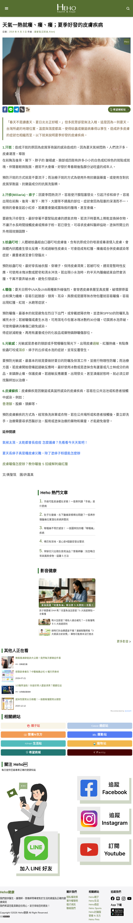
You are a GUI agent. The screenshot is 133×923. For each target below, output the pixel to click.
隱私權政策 (72, 897)
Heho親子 (94, 897)
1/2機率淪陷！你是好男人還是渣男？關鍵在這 (38, 685)
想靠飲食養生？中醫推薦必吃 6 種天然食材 (37, 671)
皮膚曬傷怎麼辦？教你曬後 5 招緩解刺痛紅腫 (35, 464)
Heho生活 (94, 900)
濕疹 (22, 350)
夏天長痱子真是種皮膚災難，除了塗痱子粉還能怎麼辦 (41, 453)
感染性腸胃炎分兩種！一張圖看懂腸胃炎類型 (38, 699)
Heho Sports (95, 908)
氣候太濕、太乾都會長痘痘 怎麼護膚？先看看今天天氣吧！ (45, 442)
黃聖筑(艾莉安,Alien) (44, 32)
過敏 (96, 343)
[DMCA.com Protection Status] (5, 916)
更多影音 (123, 641)
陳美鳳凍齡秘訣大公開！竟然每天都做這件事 (38, 658)
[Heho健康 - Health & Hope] (66, 8)
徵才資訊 (71, 904)
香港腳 (7, 404)
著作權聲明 (72, 900)
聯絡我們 (71, 908)
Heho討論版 (95, 912)
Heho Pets (94, 919)
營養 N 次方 (95, 915)
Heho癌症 (94, 904)
